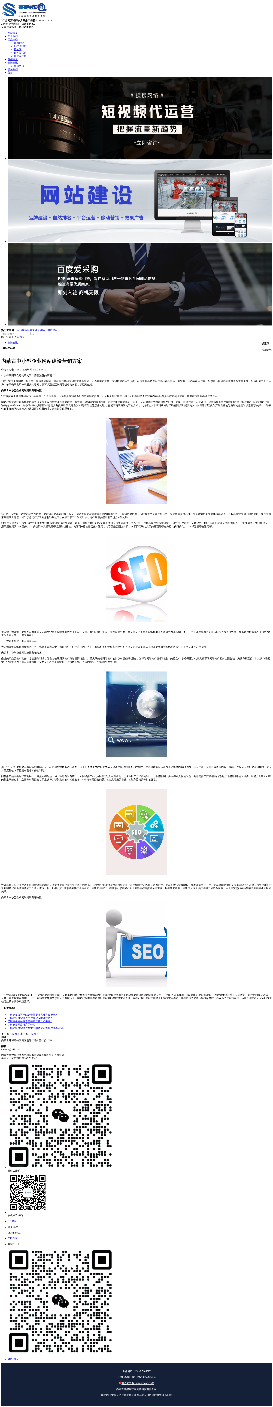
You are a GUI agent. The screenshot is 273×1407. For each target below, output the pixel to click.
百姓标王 (42, 330)
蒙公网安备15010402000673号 (137, 1383)
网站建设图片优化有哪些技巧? (30, 1018)
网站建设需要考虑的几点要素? (30, 1021)
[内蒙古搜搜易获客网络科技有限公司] (24, 17)
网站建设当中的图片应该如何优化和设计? (36, 1028)
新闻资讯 (13, 342)
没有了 (16, 1033)
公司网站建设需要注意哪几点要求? (32, 1014)
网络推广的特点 (21, 1024)
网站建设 (52, 330)
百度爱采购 (31, 330)
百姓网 (21, 330)
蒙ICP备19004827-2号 (144, 1377)
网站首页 (20, 336)
